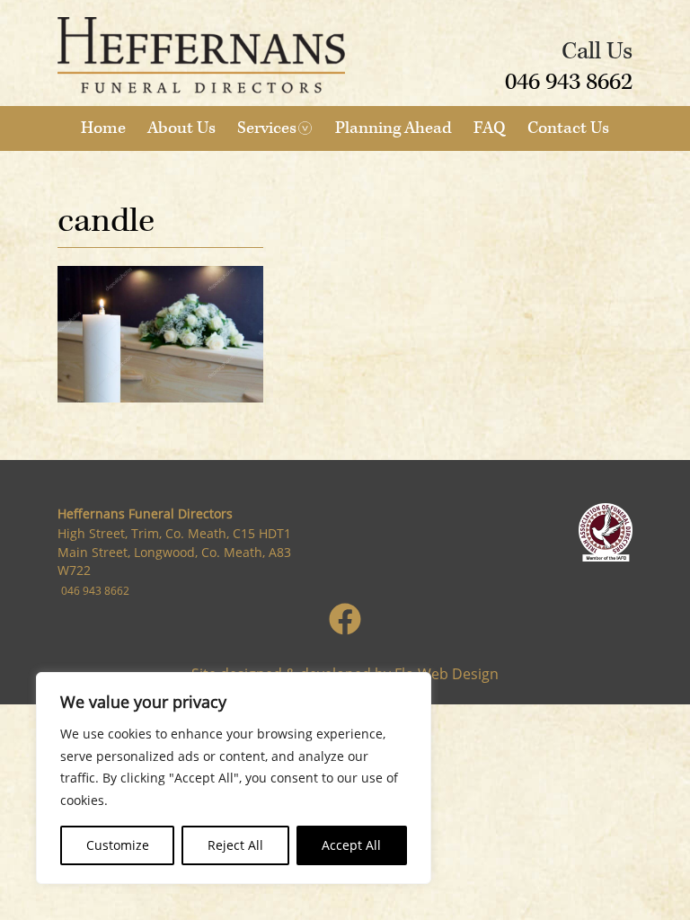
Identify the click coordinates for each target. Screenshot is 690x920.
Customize (117, 845)
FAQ (489, 128)
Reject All (235, 845)
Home (103, 128)
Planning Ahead (393, 128)
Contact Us (568, 128)
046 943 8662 (568, 81)
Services (266, 128)
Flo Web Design (446, 674)
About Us (181, 128)
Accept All (351, 845)
